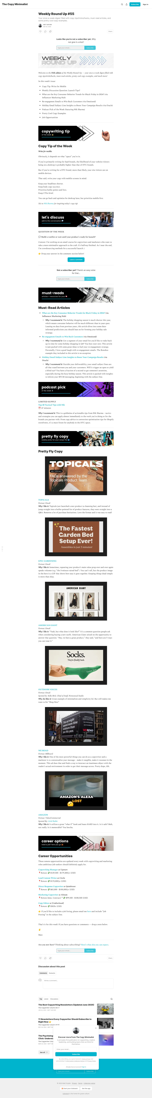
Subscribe (135, 4)
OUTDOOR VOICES (47, 689)
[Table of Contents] (2, 549)
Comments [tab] (43, 973)
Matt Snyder (47, 24)
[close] (96, 1028)
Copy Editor (43, 903)
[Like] (40, 31)
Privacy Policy (91, 1061)
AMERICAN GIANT (47, 625)
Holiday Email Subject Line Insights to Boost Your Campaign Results (73, 357)
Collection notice (89, 1083)
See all (42, 1052)
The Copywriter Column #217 (48, 1008)
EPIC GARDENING (47, 561)
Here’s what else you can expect (94, 944)
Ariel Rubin (52, 821)
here (89, 911)
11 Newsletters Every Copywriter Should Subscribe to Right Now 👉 (65, 1020)
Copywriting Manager (48, 869)
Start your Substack (70, 1088)
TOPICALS (43, 499)
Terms (80, 1083)
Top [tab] (41, 999)
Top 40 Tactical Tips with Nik (51, 404)
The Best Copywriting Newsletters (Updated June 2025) (66, 1005)
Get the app (86, 1088)
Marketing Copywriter (48, 894)
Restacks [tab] (52, 973)
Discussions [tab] (54, 999)
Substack (66, 1094)
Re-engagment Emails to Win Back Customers (62, 336)
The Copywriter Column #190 (48, 1025)
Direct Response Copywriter (50, 886)
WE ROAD (43, 750)
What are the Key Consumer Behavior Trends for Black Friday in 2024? (73, 313)
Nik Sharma (49, 203)
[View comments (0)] (45, 31)
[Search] (122, 4)
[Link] (35, 146)
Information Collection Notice (75, 1061)
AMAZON (43, 814)
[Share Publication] (126, 4)
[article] (76, 1009)
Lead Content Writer (47, 878)
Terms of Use (86, 1059)
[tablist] (47, 973)
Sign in (145, 4)
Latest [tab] (46, 999)
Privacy (74, 1083)
